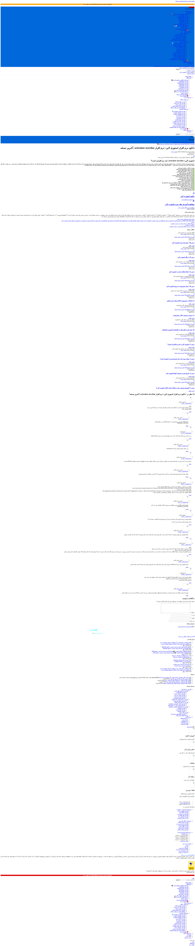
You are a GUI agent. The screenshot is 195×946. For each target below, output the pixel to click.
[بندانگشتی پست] (175, 642)
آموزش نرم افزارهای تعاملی (181, 702)
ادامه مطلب (191, 245)
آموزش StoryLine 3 (183, 23)
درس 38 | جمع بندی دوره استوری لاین (183, 242)
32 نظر (183, 654)
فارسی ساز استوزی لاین (98, 220)
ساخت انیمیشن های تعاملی (110, 220)
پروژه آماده (188, 717)
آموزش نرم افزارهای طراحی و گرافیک (178, 706)
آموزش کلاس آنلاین (183, 826)
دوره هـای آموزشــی (184, 809)
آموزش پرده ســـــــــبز (182, 823)
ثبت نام (186, 846)
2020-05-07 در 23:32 (183, 471)
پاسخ (190, 411)
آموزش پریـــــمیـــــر (182, 814)
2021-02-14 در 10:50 (183, 532)
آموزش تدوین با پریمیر (179, 695)
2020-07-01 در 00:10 (186, 484)
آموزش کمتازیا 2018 (180, 34)
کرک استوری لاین (88, 220)
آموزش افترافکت (180, 50)
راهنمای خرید (183, 848)
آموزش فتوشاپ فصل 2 (179, 46)
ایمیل (192, 618)
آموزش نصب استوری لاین (156, 220)
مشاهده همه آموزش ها (182, 28)
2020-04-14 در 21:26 (186, 458)
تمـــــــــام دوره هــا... (182, 818)
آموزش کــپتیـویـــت (183, 828)
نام (193, 615)
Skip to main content (189, 1)
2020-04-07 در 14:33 (183, 419)
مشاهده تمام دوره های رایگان (177, 40)
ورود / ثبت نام (187, 937)
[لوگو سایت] (190, 67)
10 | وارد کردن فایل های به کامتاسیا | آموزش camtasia (178, 330)
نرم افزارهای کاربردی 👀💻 (181, 26)
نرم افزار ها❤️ (160, 144)
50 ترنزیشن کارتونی (175, 679)
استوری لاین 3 (146, 220)
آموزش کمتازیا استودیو (179, 698)
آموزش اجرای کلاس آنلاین (178, 39)
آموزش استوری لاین (180, 37)
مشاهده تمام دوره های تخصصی (177, 59)
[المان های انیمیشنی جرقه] (184, 680)
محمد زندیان (174, 151)
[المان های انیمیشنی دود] (184, 681)
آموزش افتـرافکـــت (183, 815)
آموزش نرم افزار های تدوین (181, 690)
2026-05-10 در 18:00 (186, 574)
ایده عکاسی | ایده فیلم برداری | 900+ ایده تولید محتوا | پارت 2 (176, 644)
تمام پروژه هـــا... (184, 841)
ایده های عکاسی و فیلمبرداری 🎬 (179, 14)
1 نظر (184, 645)
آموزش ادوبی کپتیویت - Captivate (177, 704)
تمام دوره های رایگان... (182, 829)
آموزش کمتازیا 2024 (180, 52)
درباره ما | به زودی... (183, 852)
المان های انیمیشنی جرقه (170, 680)
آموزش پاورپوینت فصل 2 (179, 54)
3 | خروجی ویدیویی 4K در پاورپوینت (183, 315)
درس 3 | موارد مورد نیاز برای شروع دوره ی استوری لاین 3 (177, 359)
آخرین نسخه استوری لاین (178, 220)
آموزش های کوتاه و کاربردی (181, 24)
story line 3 (186, 220)
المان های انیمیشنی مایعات (169, 683)
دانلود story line (121, 220)
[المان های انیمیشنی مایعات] (183, 683)
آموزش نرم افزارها (186, 689)
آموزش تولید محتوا (187, 142)
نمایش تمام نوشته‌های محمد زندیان (185, 219)
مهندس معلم (75, 220)
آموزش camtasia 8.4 (189, 324)
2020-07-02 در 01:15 (183, 502)
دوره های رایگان (184, 33)
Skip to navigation (179, 1)
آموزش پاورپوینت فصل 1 (179, 53)
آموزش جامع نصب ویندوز (178, 57)
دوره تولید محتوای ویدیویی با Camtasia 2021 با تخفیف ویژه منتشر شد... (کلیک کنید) (174, 66)
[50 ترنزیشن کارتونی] (185, 679)
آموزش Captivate (184, 21)
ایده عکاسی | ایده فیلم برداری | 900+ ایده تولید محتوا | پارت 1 (176, 670)
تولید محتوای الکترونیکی (137, 220)
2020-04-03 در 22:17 (186, 433)
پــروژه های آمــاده (184, 832)
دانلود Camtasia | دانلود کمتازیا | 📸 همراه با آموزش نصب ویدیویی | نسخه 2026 (172, 652)
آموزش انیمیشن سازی (179, 56)
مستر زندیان (81, 220)
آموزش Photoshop (183, 18)
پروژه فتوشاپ (184, 721)
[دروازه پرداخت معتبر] (191, 869)
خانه (193, 142)
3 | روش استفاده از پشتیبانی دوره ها (182, 657)
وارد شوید (189, 726)
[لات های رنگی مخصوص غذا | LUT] (183, 677)
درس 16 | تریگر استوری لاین (186, 257)
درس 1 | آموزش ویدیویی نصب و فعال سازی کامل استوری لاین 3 (175, 388)
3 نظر (184, 658)
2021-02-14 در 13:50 (183, 561)
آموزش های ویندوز (183, 712)
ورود (187, 845)
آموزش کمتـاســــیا (183, 816)
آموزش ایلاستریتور (180, 47)
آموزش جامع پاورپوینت (179, 701)
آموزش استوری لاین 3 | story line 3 (176, 705)
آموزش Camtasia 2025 (182, 17)
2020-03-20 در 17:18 (186, 403)
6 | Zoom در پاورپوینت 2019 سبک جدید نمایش (180, 301)
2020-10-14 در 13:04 (186, 516)
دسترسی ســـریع (187, 843)
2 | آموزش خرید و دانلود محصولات (182, 661)
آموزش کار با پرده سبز (179, 36)
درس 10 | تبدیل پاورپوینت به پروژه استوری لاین (180, 286)
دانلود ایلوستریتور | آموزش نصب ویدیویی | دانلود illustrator (177, 648)
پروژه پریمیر (185, 719)
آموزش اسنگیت (181, 708)
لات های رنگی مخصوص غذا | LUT (167, 677)
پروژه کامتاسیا (184, 722)
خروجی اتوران (128, 220)
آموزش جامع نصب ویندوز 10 (178, 714)
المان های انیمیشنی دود (172, 681)
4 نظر (184, 662)
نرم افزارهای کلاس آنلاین (182, 715)
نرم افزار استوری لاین (66, 220)
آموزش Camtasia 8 (183, 15)
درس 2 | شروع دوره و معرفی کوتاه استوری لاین (180, 373)
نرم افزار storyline (169, 144)
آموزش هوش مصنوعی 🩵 (178, 43)
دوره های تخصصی (183, 41)
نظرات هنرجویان (182, 849)
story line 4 (191, 220)
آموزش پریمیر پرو (180, 49)
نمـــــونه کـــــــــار (183, 851)
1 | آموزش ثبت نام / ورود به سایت (182, 665)
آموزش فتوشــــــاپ (183, 811)
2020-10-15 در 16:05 (186, 544)
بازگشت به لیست (190, 225)
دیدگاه (192, 612)
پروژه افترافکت (184, 718)
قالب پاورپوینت (184, 724)
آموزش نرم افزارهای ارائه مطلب (180, 699)
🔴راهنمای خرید (184, 30)
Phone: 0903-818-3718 (185, 803)
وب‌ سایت (191, 621)
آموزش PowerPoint (183, 20)
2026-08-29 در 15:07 (183, 590)
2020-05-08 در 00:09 (183, 446)
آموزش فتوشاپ (181, 711)
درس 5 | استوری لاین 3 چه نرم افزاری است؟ (181, 344)
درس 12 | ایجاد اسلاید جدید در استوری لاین (181, 272)
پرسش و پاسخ (184, 27)
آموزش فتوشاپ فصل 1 (179, 44)
